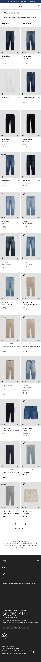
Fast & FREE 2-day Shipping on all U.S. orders (20, 1)
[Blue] (2, 52)
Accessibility (17, 652)
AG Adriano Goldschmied (10, 648)
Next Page (20, 528)
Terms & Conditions (7, 653)
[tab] (17, 52)
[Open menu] (4, 6)
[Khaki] (2, 340)
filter (8, 24)
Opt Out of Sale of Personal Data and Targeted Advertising (18, 650)
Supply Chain (28, 652)
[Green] (23, 466)
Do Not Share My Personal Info (10, 654)
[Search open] (35, 6)
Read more (23, 547)
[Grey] (23, 340)
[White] (23, 298)
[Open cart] (38, 6)
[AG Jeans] (20, 6)
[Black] (23, 135)
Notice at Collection (29, 654)
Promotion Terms (21, 653)
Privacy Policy (6, 652)
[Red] (2, 94)
